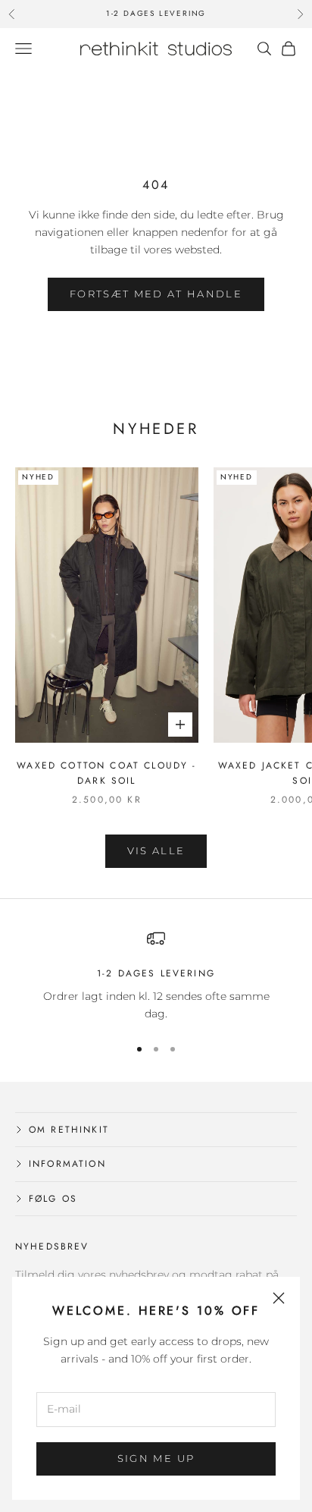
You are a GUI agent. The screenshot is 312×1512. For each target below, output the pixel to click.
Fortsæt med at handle (156, 294)
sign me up (156, 1458)
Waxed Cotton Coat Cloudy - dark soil (106, 773)
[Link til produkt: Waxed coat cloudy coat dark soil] (106, 605)
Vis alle (156, 850)
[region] (156, 976)
